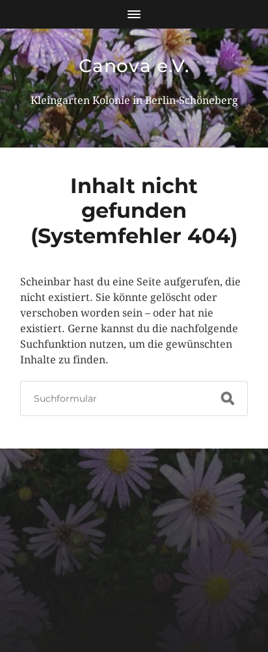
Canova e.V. (134, 66)
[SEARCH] (227, 398)
